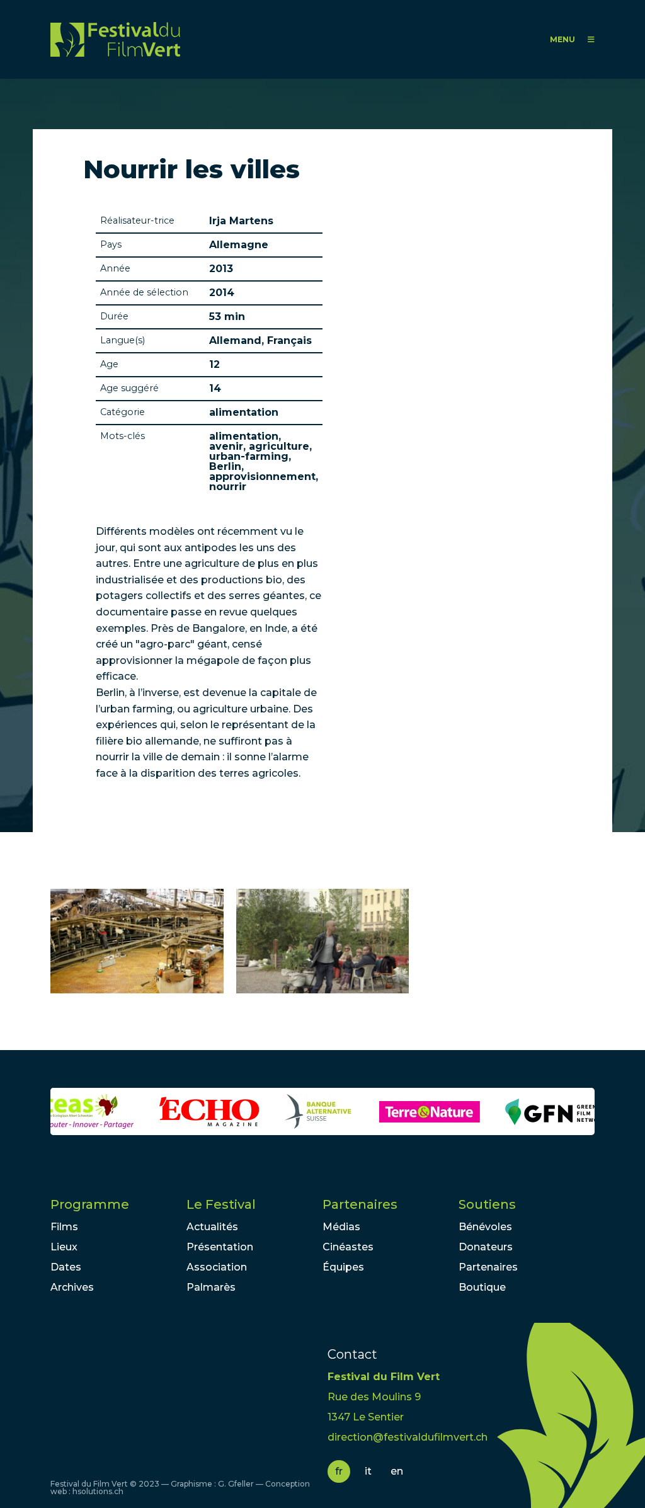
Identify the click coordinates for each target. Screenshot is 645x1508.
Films (64, 1227)
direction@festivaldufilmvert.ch (408, 1437)
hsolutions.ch (97, 1491)
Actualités (212, 1227)
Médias (341, 1227)
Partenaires (359, 1204)
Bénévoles (485, 1227)
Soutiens (487, 1204)
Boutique (482, 1287)
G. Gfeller (236, 1483)
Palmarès (211, 1287)
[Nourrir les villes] (137, 941)
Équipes (343, 1267)
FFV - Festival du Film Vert (115, 39)
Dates (65, 1267)
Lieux (63, 1247)
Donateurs (486, 1247)
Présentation (219, 1247)
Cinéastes (348, 1247)
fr (339, 1471)
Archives (72, 1287)
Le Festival (221, 1204)
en (397, 1471)
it (368, 1471)
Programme (89, 1204)
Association (216, 1267)
